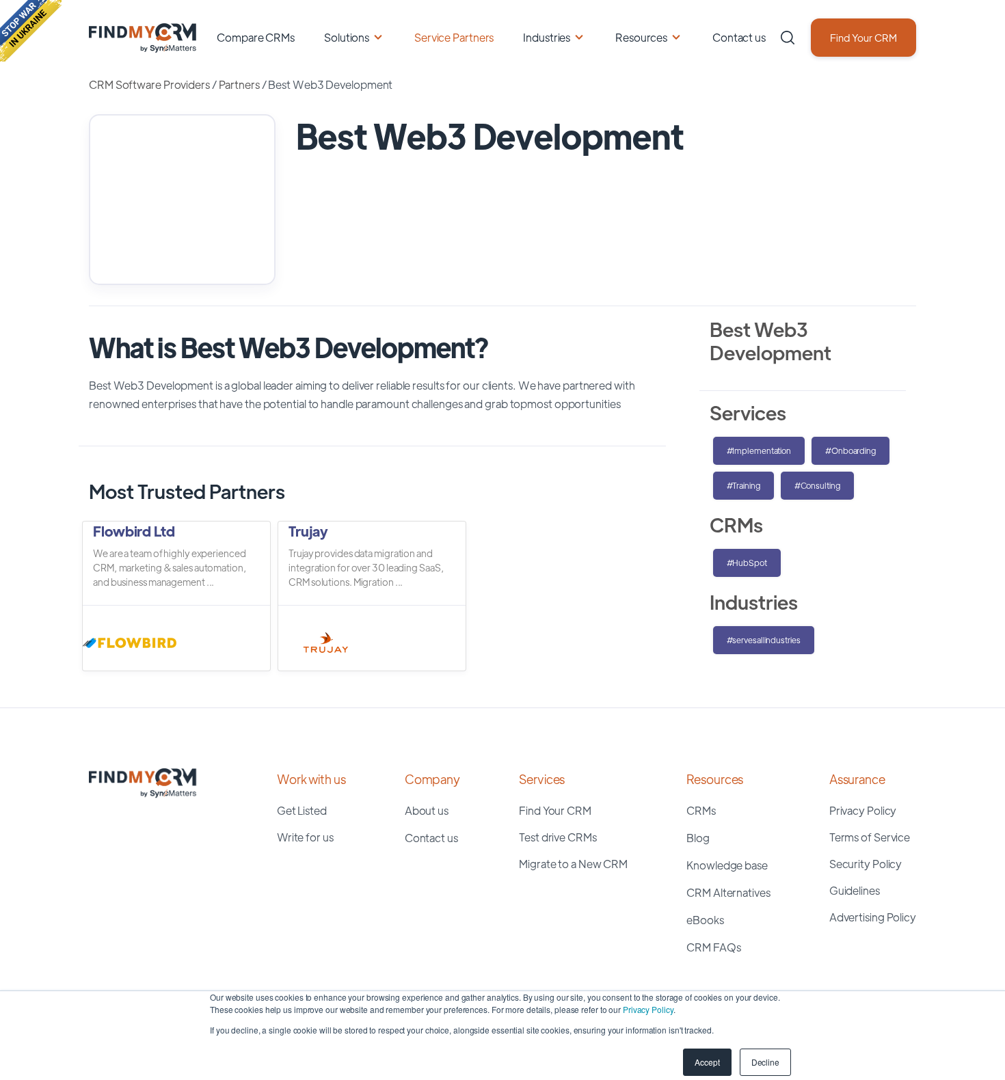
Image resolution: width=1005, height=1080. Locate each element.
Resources (641, 37)
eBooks (704, 920)
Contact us (739, 37)
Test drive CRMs (558, 837)
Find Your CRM (863, 37)
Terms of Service (869, 837)
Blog (698, 838)
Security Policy (865, 863)
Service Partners (454, 37)
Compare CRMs (256, 37)
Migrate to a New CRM (573, 863)
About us (426, 810)
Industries (546, 37)
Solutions (346, 37)
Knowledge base (727, 865)
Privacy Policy (648, 1009)
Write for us (305, 837)
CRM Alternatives (728, 892)
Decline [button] (765, 1062)
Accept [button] (707, 1062)
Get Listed (302, 810)
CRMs (701, 810)
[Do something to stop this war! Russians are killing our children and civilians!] (31, 31)
